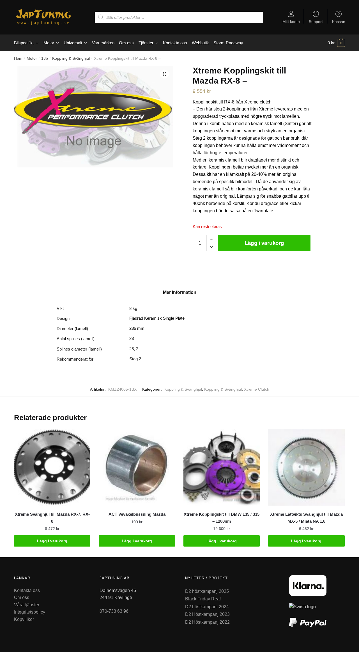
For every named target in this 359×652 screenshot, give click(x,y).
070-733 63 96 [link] (114, 611)
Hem (18, 58)
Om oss (21, 597)
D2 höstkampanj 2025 (207, 591)
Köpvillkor (24, 619)
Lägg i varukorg (264, 243)
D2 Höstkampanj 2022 (207, 622)
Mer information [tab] (179, 292)
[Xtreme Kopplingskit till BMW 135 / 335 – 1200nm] (221, 467)
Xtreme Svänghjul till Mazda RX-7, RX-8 (52, 517)
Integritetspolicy (29, 612)
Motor (32, 58)
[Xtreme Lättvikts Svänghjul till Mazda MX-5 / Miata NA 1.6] (306, 467)
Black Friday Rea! (203, 598)
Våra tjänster (26, 604)
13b (44, 58)
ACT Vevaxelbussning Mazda (137, 514)
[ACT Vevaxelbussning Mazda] (137, 467)
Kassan (338, 21)
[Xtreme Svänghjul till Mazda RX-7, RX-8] (52, 467)
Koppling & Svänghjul (71, 58)
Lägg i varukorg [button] (52, 541)
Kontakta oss (27, 590)
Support (316, 21)
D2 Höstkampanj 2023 (207, 614)
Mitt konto (291, 21)
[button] (164, 74)
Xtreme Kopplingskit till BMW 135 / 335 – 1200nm (221, 517)
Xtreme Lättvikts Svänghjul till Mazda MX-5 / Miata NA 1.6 (306, 517)
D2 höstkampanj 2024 (207, 606)
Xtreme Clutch (256, 389)
